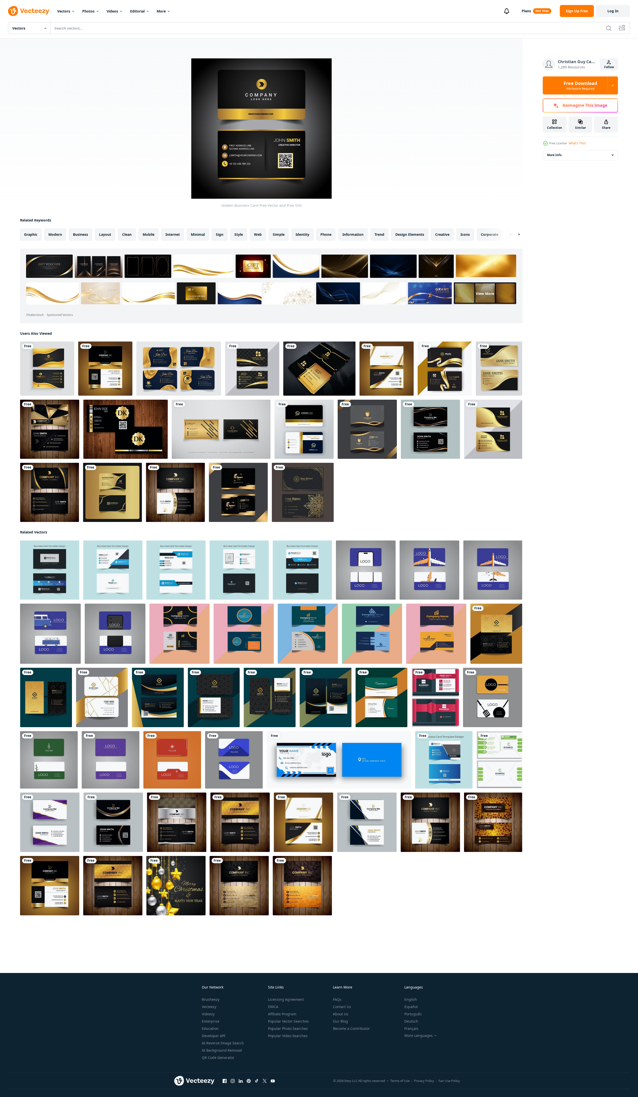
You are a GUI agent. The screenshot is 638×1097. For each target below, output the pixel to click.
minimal (198, 234)
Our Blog (340, 1021)
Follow (609, 67)
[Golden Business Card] (125, 429)
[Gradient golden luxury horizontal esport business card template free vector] (238, 492)
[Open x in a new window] (265, 1081)
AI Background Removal (222, 1050)
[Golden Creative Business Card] (105, 369)
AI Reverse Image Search (223, 1043)
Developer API (213, 1035)
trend (379, 234)
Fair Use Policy (449, 1080)
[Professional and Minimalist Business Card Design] (179, 634)
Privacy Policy (424, 1080)
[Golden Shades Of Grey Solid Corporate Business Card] (175, 492)
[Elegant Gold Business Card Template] (178, 369)
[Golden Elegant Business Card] (386, 369)
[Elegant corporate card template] (304, 429)
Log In (612, 11)
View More (485, 293)
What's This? (577, 143)
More (161, 11)
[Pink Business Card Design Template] (435, 697)
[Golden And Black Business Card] (239, 885)
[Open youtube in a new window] (273, 1081)
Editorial (137, 11)
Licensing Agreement (286, 999)
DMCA (273, 1006)
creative (442, 234)
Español (411, 1006)
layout (105, 234)
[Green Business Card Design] (499, 760)
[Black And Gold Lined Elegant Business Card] (49, 492)
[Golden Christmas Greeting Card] (176, 885)
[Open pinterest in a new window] (249, 1081)
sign (219, 234)
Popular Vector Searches (288, 1021)
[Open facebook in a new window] (225, 1081)
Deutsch (411, 1021)
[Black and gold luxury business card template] (221, 429)
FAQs (337, 999)
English (410, 999)
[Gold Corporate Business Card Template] (499, 369)
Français (411, 1028)
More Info (554, 155)
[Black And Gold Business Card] (430, 429)
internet (172, 234)
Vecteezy (209, 1006)
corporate (489, 234)
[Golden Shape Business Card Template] (493, 429)
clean (127, 234)
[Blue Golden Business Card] (367, 822)
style (238, 234)
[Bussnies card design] (366, 570)
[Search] (609, 28)
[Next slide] (515, 235)
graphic (30, 234)
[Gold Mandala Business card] (303, 492)
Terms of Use (400, 1080)
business (80, 234)
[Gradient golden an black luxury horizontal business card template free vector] (367, 429)
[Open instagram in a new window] (233, 1081)
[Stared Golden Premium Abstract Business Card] (493, 822)
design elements (409, 234)
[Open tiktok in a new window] (257, 1081)
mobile (148, 234)
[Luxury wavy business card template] (445, 369)
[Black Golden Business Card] (113, 822)
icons (465, 234)
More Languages (418, 1036)
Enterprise (210, 1021)
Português (413, 1014)
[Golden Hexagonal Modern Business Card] (240, 822)
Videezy (208, 1014)
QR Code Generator (218, 1057)
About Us (340, 1014)
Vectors (63, 11)
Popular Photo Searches (288, 1028)
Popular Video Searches (288, 1035)
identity (302, 234)
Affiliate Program (282, 1014)
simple (279, 234)
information (352, 234)
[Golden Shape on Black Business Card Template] (252, 369)
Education (210, 1028)
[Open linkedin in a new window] (241, 1081)
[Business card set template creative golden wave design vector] (47, 369)
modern (55, 234)
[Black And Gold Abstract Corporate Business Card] (49, 429)
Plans (526, 11)
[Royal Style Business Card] (319, 369)
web (258, 234)
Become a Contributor (351, 1028)
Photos (88, 11)
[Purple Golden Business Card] (49, 822)
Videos (112, 11)
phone (325, 234)
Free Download (580, 85)
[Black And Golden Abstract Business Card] (176, 822)
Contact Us (342, 1006)
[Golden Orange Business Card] (302, 885)
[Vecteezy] (28, 11)
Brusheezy (210, 999)
